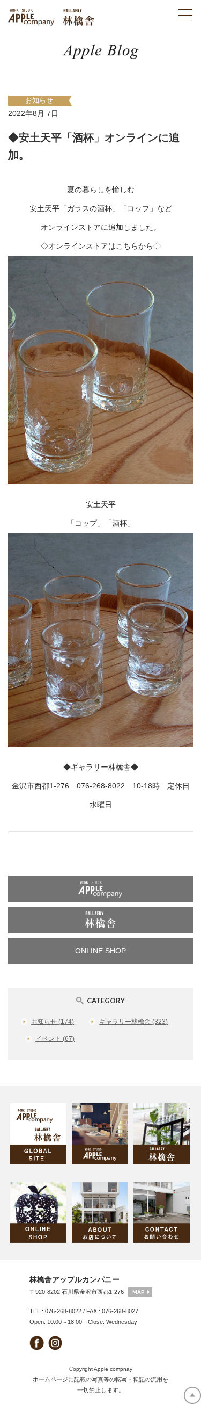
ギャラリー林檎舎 (100, 920)
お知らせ (39, 100)
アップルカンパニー (100, 889)
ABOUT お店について (100, 1212)
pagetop (192, 1395)
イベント (55, 1039)
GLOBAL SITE (39, 1133)
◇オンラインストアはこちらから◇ (101, 246)
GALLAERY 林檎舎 (162, 1133)
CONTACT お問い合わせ (162, 1212)
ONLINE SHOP (100, 950)
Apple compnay (113, 1369)
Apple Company (100, 1133)
